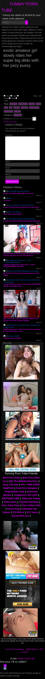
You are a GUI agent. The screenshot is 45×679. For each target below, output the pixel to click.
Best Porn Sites (11, 477)
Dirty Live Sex (10, 484)
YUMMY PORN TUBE (26, 658)
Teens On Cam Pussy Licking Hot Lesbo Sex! (21, 207)
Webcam (18, 115)
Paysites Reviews (29, 501)
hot (10, 107)
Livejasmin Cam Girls (26, 494)
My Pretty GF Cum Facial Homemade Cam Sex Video (21, 274)
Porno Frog (13, 508)
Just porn (7, 200)
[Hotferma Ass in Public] (11, 336)
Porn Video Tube (31, 505)
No (5, 668)
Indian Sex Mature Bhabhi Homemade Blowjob (21, 221)
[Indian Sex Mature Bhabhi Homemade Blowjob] (19, 219)
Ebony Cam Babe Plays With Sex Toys (18, 193)
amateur (13, 104)
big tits (32, 104)
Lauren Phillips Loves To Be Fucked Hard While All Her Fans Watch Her (22, 285)
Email (7, 168)
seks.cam (8, 111)
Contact (24, 652)
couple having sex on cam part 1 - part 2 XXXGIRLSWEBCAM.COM (19, 265)
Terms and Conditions (14, 649)
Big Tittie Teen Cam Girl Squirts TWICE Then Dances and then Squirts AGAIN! (20, 319)
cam (6, 107)
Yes (5, 665)
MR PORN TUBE (10, 498)
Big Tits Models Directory (23, 481)
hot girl (16, 107)
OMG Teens (10, 501)
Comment (8, 135)
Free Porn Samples (26, 488)
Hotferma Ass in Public (12, 338)
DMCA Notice (32, 649)
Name (8, 161)
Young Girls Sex (20, 515)
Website (8, 174)
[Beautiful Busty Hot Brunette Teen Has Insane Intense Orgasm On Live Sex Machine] (22, 238)
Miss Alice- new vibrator (12, 214)
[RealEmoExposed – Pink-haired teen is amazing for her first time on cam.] (22, 326)
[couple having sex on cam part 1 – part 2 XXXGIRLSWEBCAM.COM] (22, 261)
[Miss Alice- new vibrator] (11, 212)
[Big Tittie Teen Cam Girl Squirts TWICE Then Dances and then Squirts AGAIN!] (21, 303)
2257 (41, 649)
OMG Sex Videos (31, 498)
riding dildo (34, 107)
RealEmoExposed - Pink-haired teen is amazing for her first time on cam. (22, 330)
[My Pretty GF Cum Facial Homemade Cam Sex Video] (21, 271)
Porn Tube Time (11, 505)
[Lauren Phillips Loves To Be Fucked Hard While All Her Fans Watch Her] (22, 281)
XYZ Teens (32, 512)
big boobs (22, 104)
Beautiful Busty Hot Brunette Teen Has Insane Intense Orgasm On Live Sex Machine (21, 254)
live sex (24, 107)
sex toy (17, 111)
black (38, 104)
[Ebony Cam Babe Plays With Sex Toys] (16, 191)
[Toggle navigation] (4, 5)
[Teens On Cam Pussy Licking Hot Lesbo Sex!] (18, 205)
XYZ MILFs (18, 512)
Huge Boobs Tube (14, 491)
